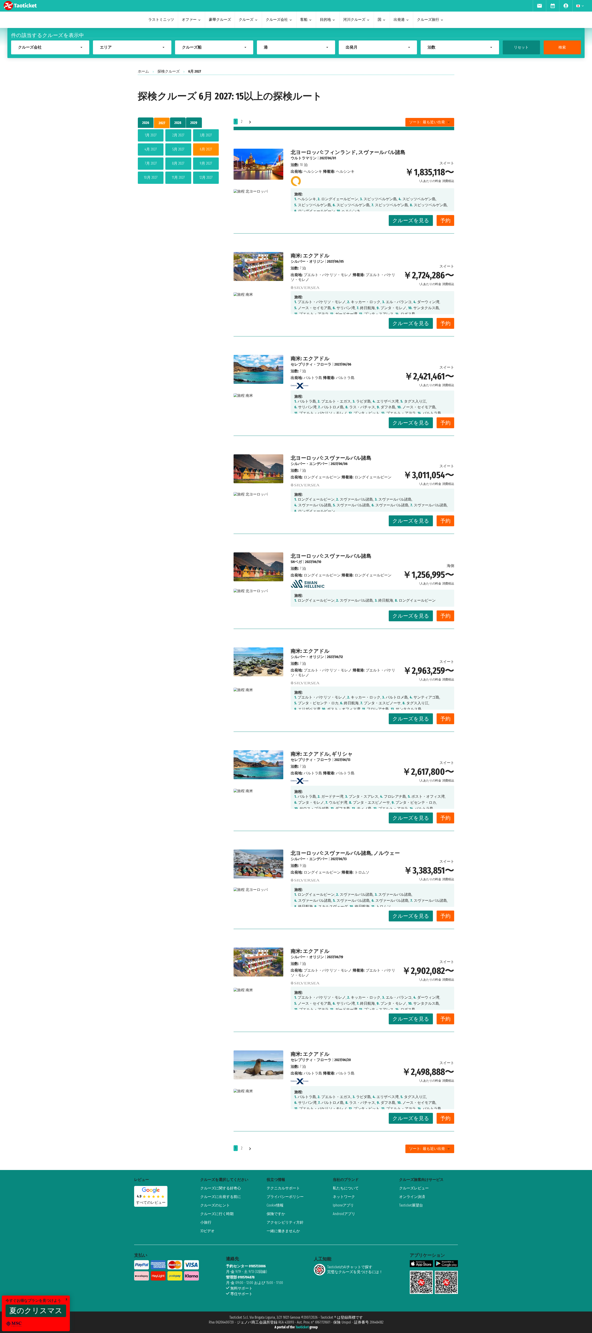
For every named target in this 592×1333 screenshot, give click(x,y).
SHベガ (296, 562)
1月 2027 (151, 135)
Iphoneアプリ (343, 1205)
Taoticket (302, 1327)
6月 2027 (206, 149)
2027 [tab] (162, 123)
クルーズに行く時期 (217, 1214)
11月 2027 (178, 177)
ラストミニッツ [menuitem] (161, 19)
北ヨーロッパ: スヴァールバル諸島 (331, 458)
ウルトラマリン (304, 158)
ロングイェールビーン (322, 477)
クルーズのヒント (215, 1205)
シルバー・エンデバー (309, 464)
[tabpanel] (178, 157)
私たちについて (346, 1188)
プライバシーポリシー (285, 1196)
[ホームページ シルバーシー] (305, 286)
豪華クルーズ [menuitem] (220, 19)
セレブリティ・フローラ (311, 364)
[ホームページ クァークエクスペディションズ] (296, 180)
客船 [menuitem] (304, 19)
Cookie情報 (275, 1205)
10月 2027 (150, 177)
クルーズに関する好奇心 (220, 1188)
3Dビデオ (207, 1231)
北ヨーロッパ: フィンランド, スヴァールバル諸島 (348, 152)
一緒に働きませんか (283, 1231)
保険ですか (276, 1214)
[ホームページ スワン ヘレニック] (307, 582)
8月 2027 (178, 163)
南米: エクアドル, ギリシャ (322, 754)
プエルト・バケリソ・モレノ (328, 275)
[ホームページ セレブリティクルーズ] (299, 384)
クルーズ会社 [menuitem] (277, 19)
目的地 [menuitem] (325, 19)
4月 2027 (151, 149)
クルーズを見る (410, 220)
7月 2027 (151, 163)
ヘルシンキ (313, 171)
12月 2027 (206, 177)
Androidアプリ (344, 1214)
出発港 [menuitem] (399, 19)
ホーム (143, 71)
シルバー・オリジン (307, 261)
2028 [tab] (177, 122)
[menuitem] (539, 6)
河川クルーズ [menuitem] (354, 19)
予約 (445, 220)
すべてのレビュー (151, 1202)
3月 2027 (206, 135)
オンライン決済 (412, 1196)
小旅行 (205, 1222)
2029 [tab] (193, 122)
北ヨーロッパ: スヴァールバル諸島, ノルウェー (345, 853)
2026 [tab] (145, 122)
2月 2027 (178, 135)
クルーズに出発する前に (220, 1196)
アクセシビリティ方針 (285, 1222)
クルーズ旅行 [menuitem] (428, 19)
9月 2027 (206, 163)
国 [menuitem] (379, 19)
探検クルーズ (168, 71)
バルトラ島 (313, 378)
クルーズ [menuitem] (246, 19)
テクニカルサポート (283, 1188)
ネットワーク (344, 1196)
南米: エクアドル (310, 255)
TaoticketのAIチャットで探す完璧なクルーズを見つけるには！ (355, 1269)
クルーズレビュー (414, 1188)
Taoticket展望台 (411, 1205)
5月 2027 (178, 149)
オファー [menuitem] (189, 19)
